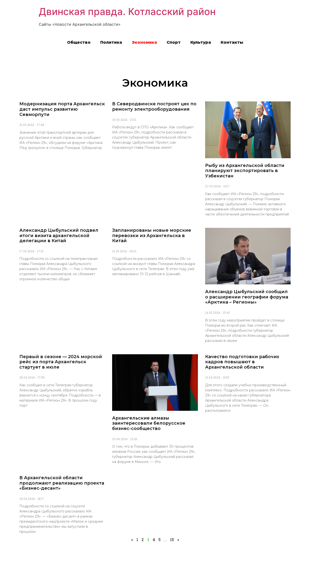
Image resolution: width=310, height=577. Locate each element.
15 (172, 539)
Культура (200, 42)
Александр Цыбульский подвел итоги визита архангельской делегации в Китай (58, 235)
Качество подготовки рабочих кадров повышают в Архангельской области (242, 362)
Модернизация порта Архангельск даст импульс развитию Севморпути (62, 109)
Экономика (144, 42)
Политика (111, 42)
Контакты (232, 42)
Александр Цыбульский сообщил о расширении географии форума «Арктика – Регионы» (246, 297)
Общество (79, 42)
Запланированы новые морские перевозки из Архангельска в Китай (151, 235)
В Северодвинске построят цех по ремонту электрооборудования (154, 106)
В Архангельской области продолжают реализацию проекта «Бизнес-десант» (61, 483)
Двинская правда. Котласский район (127, 11)
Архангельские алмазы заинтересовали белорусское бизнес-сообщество (148, 423)
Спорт (174, 42)
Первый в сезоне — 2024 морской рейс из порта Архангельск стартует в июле (60, 362)
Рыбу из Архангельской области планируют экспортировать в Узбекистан (244, 171)
